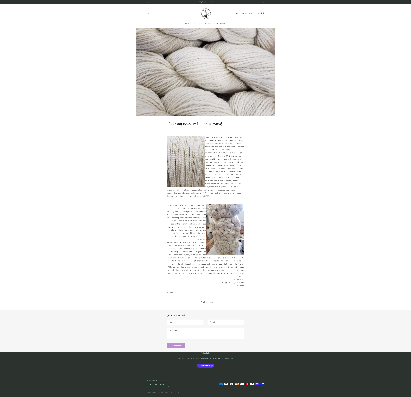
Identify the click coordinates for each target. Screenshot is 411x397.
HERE (206, 196)
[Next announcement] (263, 2)
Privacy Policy (227, 358)
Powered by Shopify (174, 392)
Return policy (206, 358)
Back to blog (207, 302)
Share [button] (171, 293)
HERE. (241, 276)
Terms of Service (192, 358)
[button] (149, 13)
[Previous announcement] (147, 2)
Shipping (216, 358)
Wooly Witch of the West (160, 392)
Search (181, 358)
